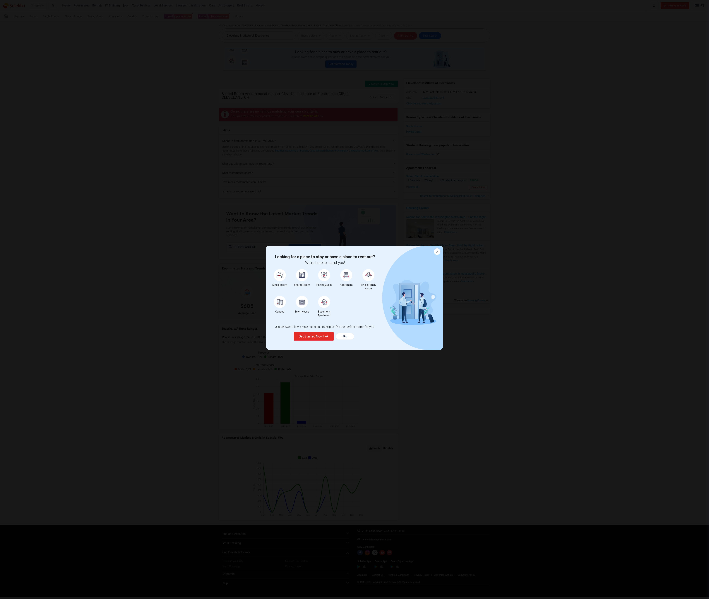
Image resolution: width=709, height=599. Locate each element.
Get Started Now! (311, 336)
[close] (437, 251)
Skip (344, 336)
